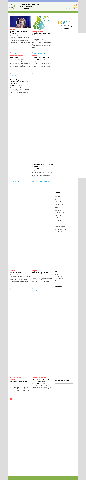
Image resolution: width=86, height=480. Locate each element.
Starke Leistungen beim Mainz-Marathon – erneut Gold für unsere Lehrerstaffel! (20, 81)
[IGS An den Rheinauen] (43, 6)
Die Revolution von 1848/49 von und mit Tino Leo (19, 382)
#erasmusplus (35, 377)
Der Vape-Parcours (15, 272)
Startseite (24, 12)
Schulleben (12, 29)
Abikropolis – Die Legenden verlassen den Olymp (40, 273)
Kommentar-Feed (59, 278)
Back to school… (14, 57)
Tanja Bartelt (14, 35)
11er (11, 55)
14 (20, 399)
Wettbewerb (40, 31)
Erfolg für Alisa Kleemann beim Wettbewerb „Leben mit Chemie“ (41, 34)
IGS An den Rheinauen (21, 478)
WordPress (38, 478)
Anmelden (57, 274)
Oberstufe (16, 55)
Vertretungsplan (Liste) (66, 25)
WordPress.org (58, 280)
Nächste (25, 399)
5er (13, 55)
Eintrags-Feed (58, 276)
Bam (43, 478)
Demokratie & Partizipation (15, 377)
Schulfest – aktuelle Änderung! (41, 57)
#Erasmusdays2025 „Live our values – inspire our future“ (40, 380)
